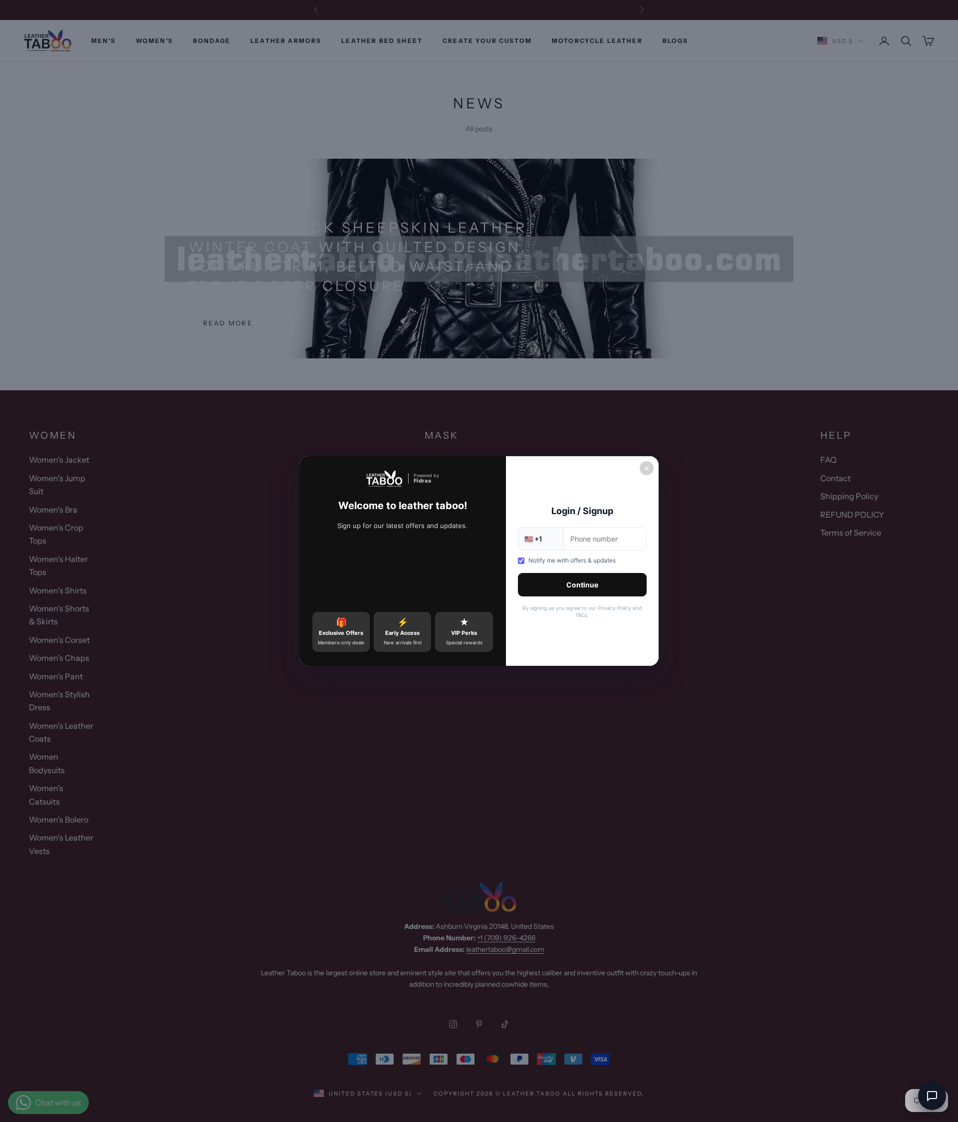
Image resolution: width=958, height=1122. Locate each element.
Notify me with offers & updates (572, 560)
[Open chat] (932, 1096)
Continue (582, 584)
